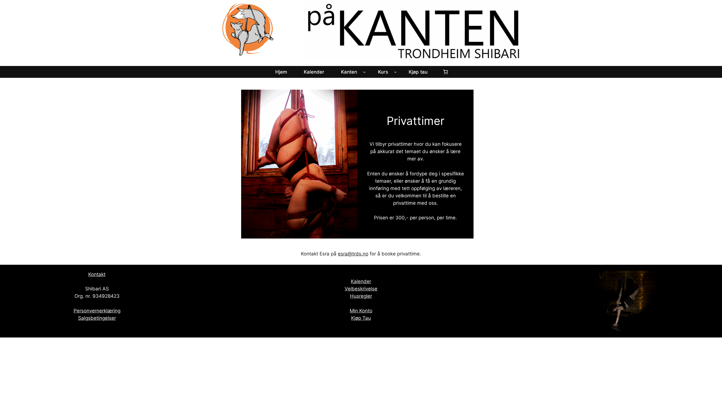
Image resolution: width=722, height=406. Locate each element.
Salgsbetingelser (97, 318)
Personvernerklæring (97, 311)
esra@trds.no (353, 254)
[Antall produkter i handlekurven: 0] (446, 72)
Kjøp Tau (361, 318)
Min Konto (361, 311)
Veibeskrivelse (361, 289)
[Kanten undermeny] (364, 71)
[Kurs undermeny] (395, 71)
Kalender (361, 281)
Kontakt (96, 274)
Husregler (361, 296)
